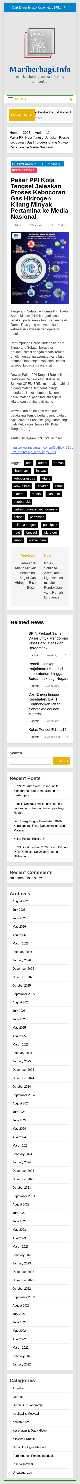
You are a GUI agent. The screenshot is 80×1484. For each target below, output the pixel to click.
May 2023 (19, 1229)
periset (18, 517)
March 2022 (21, 1347)
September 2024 (24, 1095)
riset (17, 532)
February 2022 (22, 1356)
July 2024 (19, 1111)
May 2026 (19, 926)
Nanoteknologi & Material (29, 1447)
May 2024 (19, 1128)
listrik (59, 486)
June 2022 (19, 1322)
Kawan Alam (21, 1422)
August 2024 (21, 1103)
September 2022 (24, 1297)
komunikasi (22, 486)
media (36, 494)
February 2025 (22, 1052)
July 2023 (19, 1212)
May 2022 (19, 1330)
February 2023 (22, 1255)
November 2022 (23, 1280)
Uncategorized (22, 1472)
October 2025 (22, 985)
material (19, 494)
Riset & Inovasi (23, 170)
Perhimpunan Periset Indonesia (37, 163)
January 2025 (22, 1061)
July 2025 (19, 1010)
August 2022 (21, 1305)
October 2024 (22, 1086)
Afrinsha (18, 1388)
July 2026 (19, 909)
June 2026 (19, 918)
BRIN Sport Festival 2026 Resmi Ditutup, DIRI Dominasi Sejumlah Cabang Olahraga (41, 851)
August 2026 (21, 901)
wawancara (37, 540)
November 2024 (23, 1078)
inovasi (41, 470)
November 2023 (23, 1179)
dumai (42, 463)
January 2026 (22, 960)
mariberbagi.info (40, 69)
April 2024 (19, 1137)
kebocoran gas (24, 478)
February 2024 (22, 1154)
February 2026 (22, 951)
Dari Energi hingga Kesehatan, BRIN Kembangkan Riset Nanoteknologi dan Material (44, 704)
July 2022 (19, 1314)
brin (29, 463)
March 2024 (21, 1145)
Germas (18, 1396)
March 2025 (21, 1044)
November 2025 (23, 977)
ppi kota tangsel (25, 525)
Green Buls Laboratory (28, 1405)
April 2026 (19, 935)
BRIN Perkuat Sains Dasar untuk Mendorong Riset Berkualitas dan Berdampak (36, 790)
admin (18, 225)
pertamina (37, 517)
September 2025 (24, 994)
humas (59, 463)
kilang (46, 478)
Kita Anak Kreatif (24, 1438)
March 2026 (21, 943)
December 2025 (23, 968)
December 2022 (23, 1271)
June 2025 (19, 1019)
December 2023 (23, 1170)
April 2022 (19, 1339)
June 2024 (19, 1120)
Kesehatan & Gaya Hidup (30, 1430)
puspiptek (50, 525)
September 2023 (24, 1196)
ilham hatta (22, 470)
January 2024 (22, 1162)
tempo (18, 540)
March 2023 (21, 1246)
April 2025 (19, 1036)
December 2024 (23, 1069)
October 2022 (22, 1288)
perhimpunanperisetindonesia (35, 509)
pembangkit (22, 501)
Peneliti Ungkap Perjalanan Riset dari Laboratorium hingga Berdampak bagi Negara (39, 808)
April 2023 (19, 1238)
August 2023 (21, 1204)
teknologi (50, 532)
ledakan (42, 486)
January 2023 (22, 1263)
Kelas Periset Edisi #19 (45, 8)
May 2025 (19, 1027)
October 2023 (22, 1187)
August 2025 (21, 1002)
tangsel (31, 532)
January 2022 (22, 1364)
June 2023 (19, 1221)
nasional (53, 494)
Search (16, 753)
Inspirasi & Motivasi (26, 1413)
